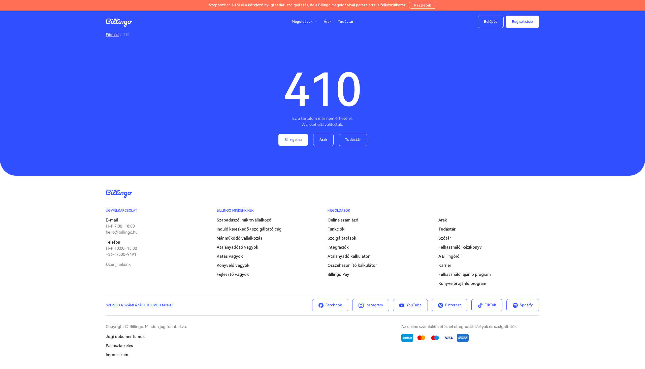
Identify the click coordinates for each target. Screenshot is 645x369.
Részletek (422, 5)
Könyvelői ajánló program (462, 283)
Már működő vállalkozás (239, 238)
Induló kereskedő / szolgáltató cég (249, 229)
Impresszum (117, 354)
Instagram (374, 305)
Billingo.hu (293, 140)
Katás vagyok (230, 256)
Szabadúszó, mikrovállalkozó (244, 220)
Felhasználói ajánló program (464, 274)
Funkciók (336, 229)
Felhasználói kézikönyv (460, 247)
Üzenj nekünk (118, 264)
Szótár (444, 238)
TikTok (490, 305)
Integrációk (338, 247)
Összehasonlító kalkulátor (352, 265)
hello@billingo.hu (122, 232)
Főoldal (112, 35)
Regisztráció (522, 22)
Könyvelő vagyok (233, 265)
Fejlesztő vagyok (233, 274)
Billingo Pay (338, 274)
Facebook (334, 305)
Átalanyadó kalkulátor (349, 256)
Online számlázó (343, 220)
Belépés (490, 22)
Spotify (526, 305)
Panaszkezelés (119, 345)
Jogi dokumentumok (125, 336)
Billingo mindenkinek (235, 210)
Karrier (444, 265)
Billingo (119, 22)
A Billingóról (449, 256)
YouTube (414, 305)
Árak (328, 22)
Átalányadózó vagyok (237, 247)
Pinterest (453, 305)
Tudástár (345, 22)
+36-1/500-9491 (121, 254)
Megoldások (339, 210)
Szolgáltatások (342, 238)
